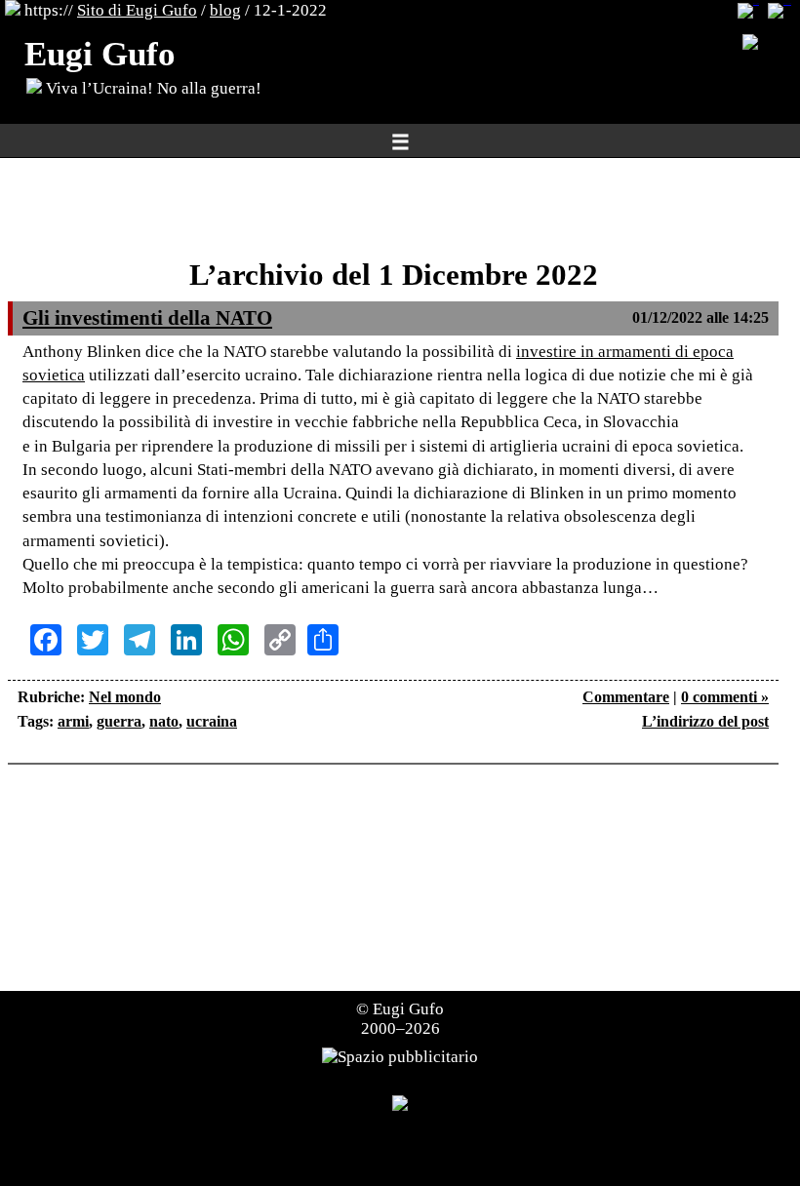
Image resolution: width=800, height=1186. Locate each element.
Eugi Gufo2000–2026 (403, 1019)
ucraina (211, 721)
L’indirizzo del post (705, 721)
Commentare (625, 697)
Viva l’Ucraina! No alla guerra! (151, 88)
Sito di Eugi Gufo (137, 10)
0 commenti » (725, 697)
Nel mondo (125, 697)
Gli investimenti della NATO (147, 318)
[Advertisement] (393, 210)
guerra (119, 721)
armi (73, 721)
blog (225, 10)
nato (164, 721)
